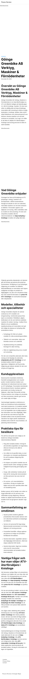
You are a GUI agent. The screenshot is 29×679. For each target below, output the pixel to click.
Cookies (5, 659)
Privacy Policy (6, 661)
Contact (5, 662)
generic (3, 56)
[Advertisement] (14, 29)
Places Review (6, 2)
